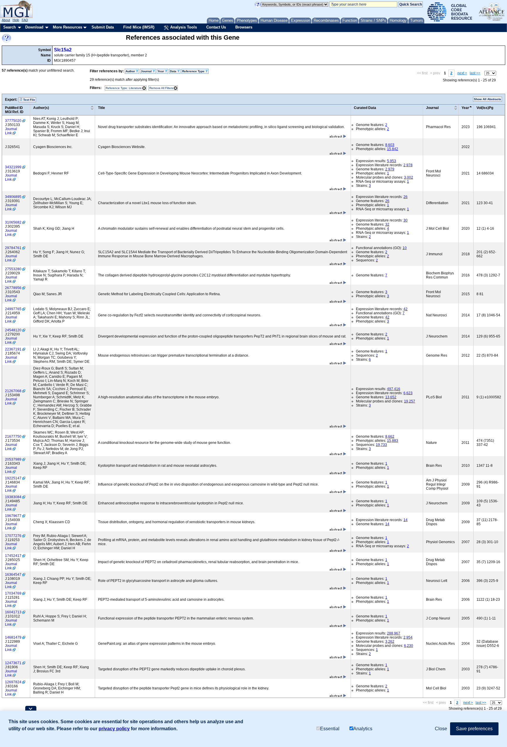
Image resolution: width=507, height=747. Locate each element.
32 (387, 224)
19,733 (381, 445)
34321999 (13, 167)
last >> (475, 73)
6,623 (408, 393)
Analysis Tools (183, 27)
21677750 (13, 436)
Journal (432, 108)
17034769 (13, 593)
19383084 (13, 497)
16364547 (13, 575)
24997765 (13, 309)
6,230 (408, 646)
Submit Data (103, 27)
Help (16, 20)
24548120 (13, 330)
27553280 (13, 269)
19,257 (409, 401)
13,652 (390, 397)
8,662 (389, 436)
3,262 (389, 641)
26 (405, 197)
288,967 (393, 633)
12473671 (13, 663)
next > (462, 73)
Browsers (243, 27)
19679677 (13, 516)
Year (465, 108)
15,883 (392, 441)
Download (34, 27)
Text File (28, 99)
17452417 (13, 556)
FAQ (25, 20)
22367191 (13, 349)
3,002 (408, 177)
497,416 (393, 389)
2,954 (408, 637)
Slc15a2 (63, 49)
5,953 (391, 161)
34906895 (13, 197)
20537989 (13, 459)
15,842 (392, 149)
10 (405, 248)
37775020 (13, 121)
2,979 (389, 169)
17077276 (13, 536)
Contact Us (216, 27)
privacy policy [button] (114, 728)
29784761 (13, 248)
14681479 (13, 637)
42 (405, 309)
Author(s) (41, 108)
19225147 (13, 478)
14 (405, 520)
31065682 (13, 222)
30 (405, 220)
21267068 (13, 391)
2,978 (408, 165)
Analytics (362, 728)
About (6, 20)
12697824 (13, 682)
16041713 (13, 612)
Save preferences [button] (474, 728)
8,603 (389, 145)
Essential (329, 728)
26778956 (13, 288)
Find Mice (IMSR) (138, 27)
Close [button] (441, 728)
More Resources (67, 27)
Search (9, 27)
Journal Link (11, 131)
